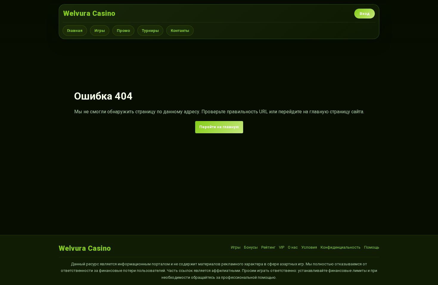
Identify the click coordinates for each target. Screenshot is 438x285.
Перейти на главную (219, 127)
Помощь (371, 247)
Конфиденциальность (341, 247)
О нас (293, 247)
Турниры (150, 30)
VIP (281, 247)
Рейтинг (268, 247)
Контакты (180, 30)
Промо (123, 30)
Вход (364, 13)
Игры (99, 30)
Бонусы (251, 247)
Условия (309, 247)
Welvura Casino (89, 13)
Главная (75, 30)
